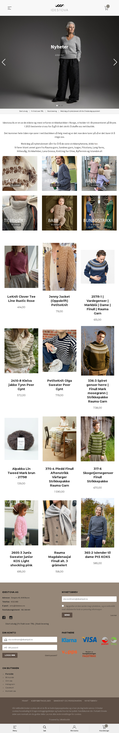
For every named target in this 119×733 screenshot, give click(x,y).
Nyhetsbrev (91, 701)
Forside (9, 674)
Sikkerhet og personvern (68, 701)
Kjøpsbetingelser (41, 701)
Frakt (25, 701)
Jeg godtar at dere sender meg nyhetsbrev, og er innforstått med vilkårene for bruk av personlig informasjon (88, 608)
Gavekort (9, 687)
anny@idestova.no (17, 606)
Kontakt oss (10, 691)
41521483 (14, 601)
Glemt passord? (51, 655)
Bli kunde (9, 677)
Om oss (8, 681)
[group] (59, 62)
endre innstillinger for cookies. (69, 714)
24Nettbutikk (65, 719)
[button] (115, 62)
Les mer (113, 615)
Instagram (10, 684)
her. (96, 143)
